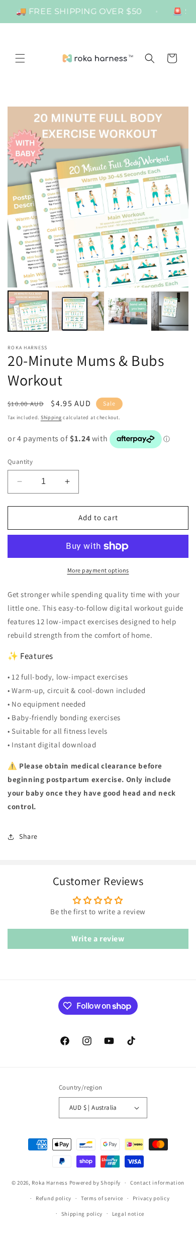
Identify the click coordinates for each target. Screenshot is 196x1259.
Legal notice (128, 1213)
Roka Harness (49, 1182)
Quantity (20, 461)
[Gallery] (98, 221)
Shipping (51, 417)
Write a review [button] (97, 938)
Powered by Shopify (95, 1182)
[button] (20, 58)
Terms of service (102, 1198)
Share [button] (28, 836)
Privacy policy (151, 1198)
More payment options (98, 570)
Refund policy (53, 1198)
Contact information (157, 1182)
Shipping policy (82, 1213)
